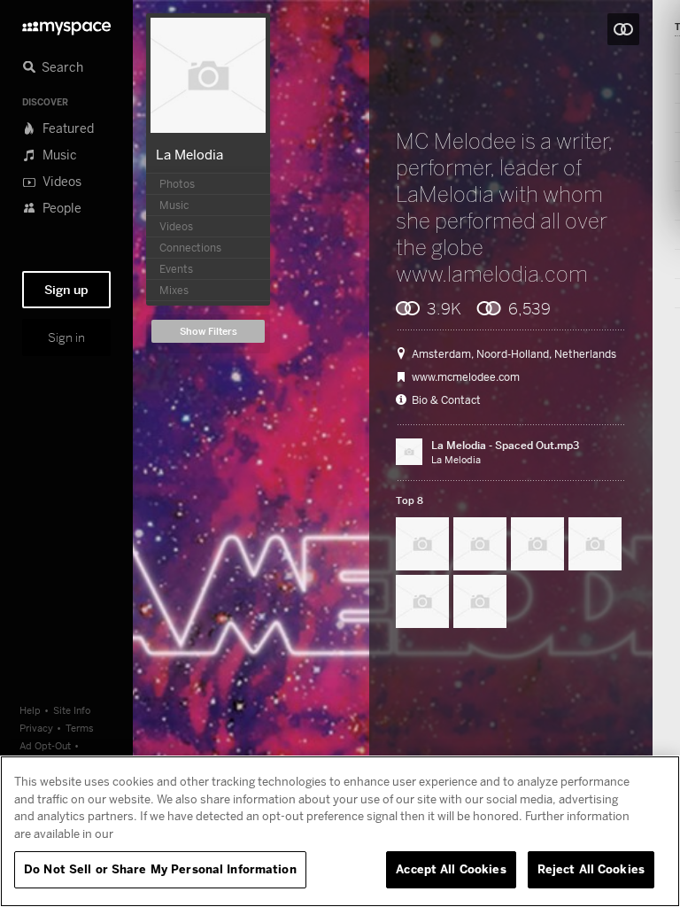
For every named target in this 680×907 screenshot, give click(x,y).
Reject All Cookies (591, 869)
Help (30, 710)
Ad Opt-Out (45, 745)
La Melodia (189, 154)
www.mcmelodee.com (466, 377)
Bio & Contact (446, 400)
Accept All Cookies (451, 869)
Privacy (36, 727)
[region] (340, 831)
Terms (80, 727)
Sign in (66, 337)
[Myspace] (66, 23)
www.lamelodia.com (492, 274)
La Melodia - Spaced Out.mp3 (505, 445)
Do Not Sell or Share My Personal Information (160, 869)
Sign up (66, 290)
